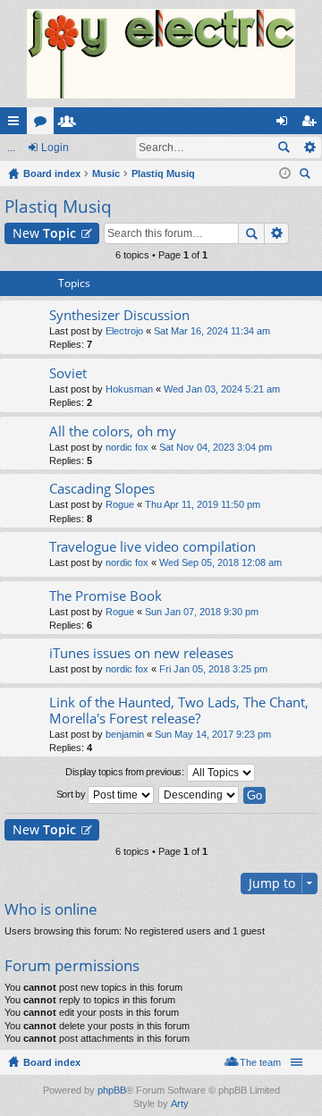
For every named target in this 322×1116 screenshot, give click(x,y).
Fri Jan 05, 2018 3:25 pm (213, 669)
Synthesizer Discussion (119, 315)
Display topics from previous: (125, 771)
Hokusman (129, 389)
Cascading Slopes (102, 488)
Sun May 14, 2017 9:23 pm (213, 734)
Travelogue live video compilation (152, 546)
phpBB (111, 1090)
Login (55, 147)
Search (283, 147)
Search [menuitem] (307, 175)
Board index (51, 1062)
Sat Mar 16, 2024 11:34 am (212, 331)
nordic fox (127, 447)
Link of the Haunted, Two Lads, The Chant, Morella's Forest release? (179, 710)
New (44, 232)
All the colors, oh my (112, 431)
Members (70, 124)
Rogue (120, 504)
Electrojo (124, 331)
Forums (44, 124)
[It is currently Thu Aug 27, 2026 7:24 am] (285, 173)
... (11, 147)
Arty (180, 1103)
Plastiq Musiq (58, 206)
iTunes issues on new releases (141, 653)
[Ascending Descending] (199, 795)
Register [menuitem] (312, 124)
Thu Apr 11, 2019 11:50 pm (202, 504)
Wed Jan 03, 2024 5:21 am (222, 389)
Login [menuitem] (285, 124)
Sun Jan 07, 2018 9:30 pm (201, 611)
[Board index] (161, 53)
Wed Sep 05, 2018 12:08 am (220, 562)
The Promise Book (105, 596)
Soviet (68, 373)
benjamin (125, 734)
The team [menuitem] (260, 1062)
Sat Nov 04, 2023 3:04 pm (215, 447)
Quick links (17, 124)
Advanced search (309, 147)
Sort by (72, 794)
